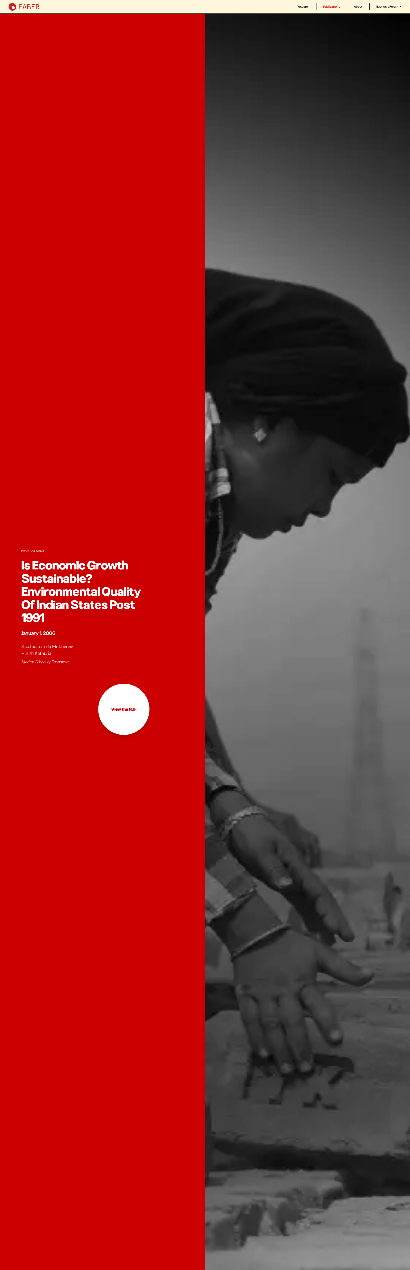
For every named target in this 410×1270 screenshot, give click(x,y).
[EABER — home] (24, 7)
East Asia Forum (387, 7)
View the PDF (124, 709)
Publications (331, 7)
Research (303, 7)
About (358, 7)
